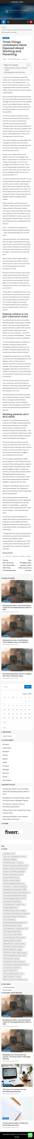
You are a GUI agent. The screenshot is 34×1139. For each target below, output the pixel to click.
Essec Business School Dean (12, 901)
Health (5, 762)
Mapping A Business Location (12, 940)
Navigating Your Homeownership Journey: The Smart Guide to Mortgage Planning (17, 1057)
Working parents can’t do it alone (15, 72)
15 (25, 709)
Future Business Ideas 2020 (12, 931)
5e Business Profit (9, 853)
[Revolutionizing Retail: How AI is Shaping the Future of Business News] (17, 659)
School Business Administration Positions (16, 964)
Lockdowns (15, 556)
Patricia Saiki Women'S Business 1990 (15, 955)
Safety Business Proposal (11, 958)
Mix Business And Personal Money (14, 946)
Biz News (5, 38)
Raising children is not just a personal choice (16, 69)
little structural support (18, 438)
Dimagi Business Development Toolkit (15, 889)
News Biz (6, 773)
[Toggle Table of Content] (27, 65)
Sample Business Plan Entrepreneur (14, 961)
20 (17, 714)
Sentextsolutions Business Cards (13, 973)
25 (9, 718)
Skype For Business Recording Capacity (15, 979)
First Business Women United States (14, 916)
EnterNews (23, 1134)
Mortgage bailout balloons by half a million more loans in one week (24, 565)
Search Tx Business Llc (10, 970)
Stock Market (7, 780)
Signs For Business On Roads (12, 976)
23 (29, 714)
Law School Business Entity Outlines (14, 937)
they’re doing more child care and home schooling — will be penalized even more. (17, 510)
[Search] (28, 22)
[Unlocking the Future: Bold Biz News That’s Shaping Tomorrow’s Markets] (17, 626)
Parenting (22, 556)
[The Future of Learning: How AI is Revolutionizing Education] (17, 1075)
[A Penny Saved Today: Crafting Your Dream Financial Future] (17, 1109)
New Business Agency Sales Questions (15, 952)
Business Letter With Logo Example (14, 871)
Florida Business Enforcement (12, 925)
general (5, 759)
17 (4, 714)
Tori (5, 59)
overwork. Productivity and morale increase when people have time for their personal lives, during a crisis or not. (17, 388)
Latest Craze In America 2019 (12, 934)
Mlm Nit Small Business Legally (12, 949)
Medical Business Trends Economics (14, 943)
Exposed (8, 556)
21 (21, 714)
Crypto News (7, 748)
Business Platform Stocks (11, 877)
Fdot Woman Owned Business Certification (16, 913)
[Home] (4, 21)
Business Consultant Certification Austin (16, 865)
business (20, 862)
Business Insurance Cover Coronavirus (15, 868)
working (28, 556)
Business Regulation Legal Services (14, 883)
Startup (5, 777)
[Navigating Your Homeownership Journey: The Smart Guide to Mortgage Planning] (17, 1040)
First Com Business (9, 919)
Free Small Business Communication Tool (16, 928)
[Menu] (8, 22)
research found (17, 218)
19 (13, 714)
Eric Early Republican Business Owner (15, 898)
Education (6, 751)
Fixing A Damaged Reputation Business (15, 922)
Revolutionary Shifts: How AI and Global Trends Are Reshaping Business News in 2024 (17, 607)
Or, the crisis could (9, 517)
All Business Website (10, 859)
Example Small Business (10, 907)
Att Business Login (9, 862)
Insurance (6, 766)
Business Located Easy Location (13, 874)
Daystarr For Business (19, 886)
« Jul (4, 728)
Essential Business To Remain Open (14, 904)
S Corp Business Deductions (12, 967)
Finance (5, 755)
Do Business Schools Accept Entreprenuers (16, 892)
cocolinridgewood (8, 987)
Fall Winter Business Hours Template (14, 910)
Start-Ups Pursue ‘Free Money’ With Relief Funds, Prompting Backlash (9, 565)
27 (17, 718)
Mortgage (6, 769)
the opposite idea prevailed (18, 430)
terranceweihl (7, 990)
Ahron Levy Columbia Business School (15, 856)
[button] (8, 22)
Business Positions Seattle (11, 880)
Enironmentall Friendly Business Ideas (15, 895)
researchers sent (12, 203)
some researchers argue (10, 330)
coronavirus (7, 886)
